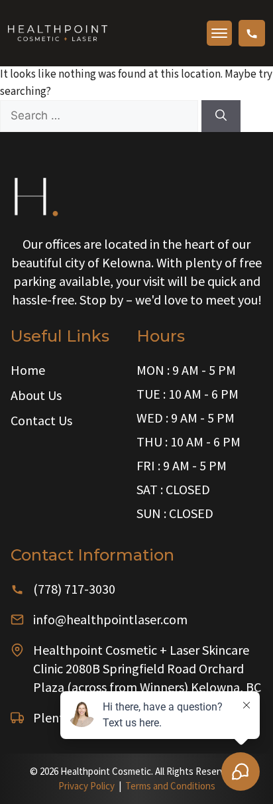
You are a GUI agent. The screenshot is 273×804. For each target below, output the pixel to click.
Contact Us (41, 420)
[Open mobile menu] (219, 33)
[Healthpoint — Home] (57, 32)
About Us (36, 395)
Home (28, 370)
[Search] (221, 116)
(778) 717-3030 (74, 588)
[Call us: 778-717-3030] (252, 33)
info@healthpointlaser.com (110, 619)
